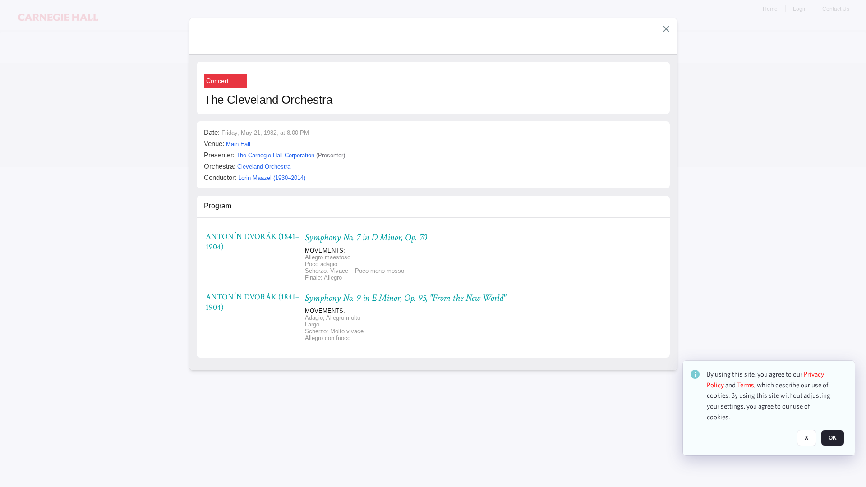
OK (833, 438)
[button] (666, 28)
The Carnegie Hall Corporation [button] (275, 155)
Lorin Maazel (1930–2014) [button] (271, 178)
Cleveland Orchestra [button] (263, 166)
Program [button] (217, 206)
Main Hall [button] (238, 144)
